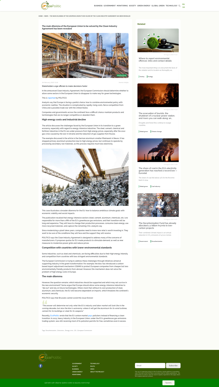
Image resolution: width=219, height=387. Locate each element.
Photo (92, 366)
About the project (97, 372)
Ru (183, 4)
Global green (158, 6)
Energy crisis (69, 330)
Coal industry (155, 186)
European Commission (85, 330)
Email (139, 365)
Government (110, 6)
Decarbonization (51, 330)
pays (90, 316)
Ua (183, 7)
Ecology (150, 77)
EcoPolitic (54, 316)
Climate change (156, 131)
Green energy (143, 6)
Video (92, 369)
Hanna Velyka (124, 82)
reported (51, 98)
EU (75, 330)
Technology (171, 6)
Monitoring (122, 6)
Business (98, 6)
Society (132, 6)
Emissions (60, 330)
